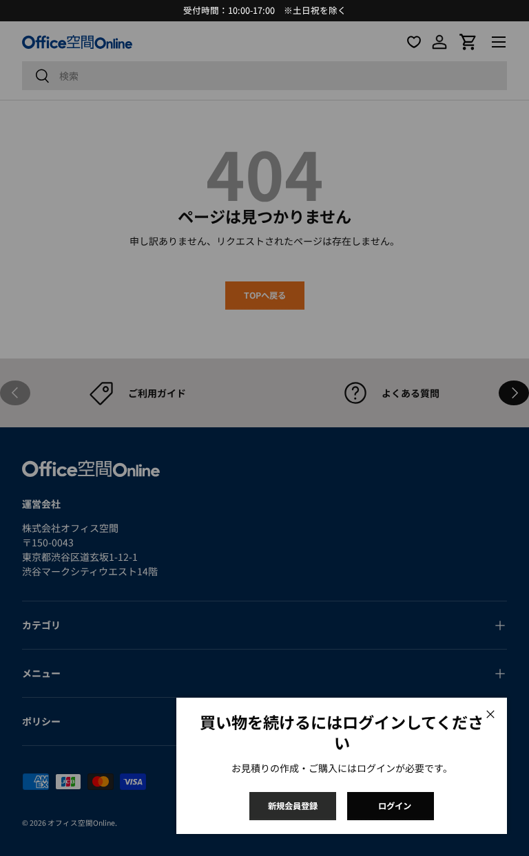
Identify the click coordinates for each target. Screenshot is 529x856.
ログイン (394, 806)
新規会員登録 (293, 806)
